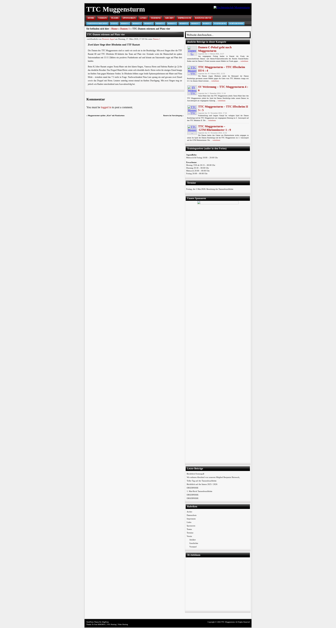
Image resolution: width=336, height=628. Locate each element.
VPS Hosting (111, 624)
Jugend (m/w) (220, 23)
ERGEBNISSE (192, 488)
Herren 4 (160, 23)
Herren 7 (195, 23)
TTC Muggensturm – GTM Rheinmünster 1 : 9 (214, 128)
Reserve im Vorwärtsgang (172, 115)
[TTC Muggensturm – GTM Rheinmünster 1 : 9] (192, 129)
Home (91, 18)
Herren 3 (148, 23)
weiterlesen (244, 61)
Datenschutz (203, 18)
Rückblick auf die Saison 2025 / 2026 (202, 484)
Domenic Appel (108, 39)
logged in (106, 107)
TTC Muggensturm (115, 9)
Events (114, 23)
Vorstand (193, 547)
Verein (102, 18)
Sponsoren (129, 18)
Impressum (184, 18)
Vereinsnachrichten (97, 23)
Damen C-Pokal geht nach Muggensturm (215, 49)
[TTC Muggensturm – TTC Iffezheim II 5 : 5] (192, 110)
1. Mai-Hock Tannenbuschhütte (199, 491)
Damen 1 (207, 23)
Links (143, 18)
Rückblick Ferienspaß (195, 474)
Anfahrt (192, 540)
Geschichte (193, 543)
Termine (156, 18)
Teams (114, 18)
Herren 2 (137, 23)
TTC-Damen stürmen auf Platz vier (106, 34)
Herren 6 (184, 23)
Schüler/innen (236, 23)
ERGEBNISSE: (193, 495)
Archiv (169, 18)
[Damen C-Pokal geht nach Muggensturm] (192, 50)
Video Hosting (123, 624)
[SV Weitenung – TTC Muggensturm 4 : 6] (192, 90)
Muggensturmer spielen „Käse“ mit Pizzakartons (106, 115)
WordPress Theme (92, 622)
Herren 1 (125, 23)
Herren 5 (172, 23)
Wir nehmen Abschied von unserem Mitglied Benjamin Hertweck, (213, 477)
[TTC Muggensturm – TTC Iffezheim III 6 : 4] (192, 70)
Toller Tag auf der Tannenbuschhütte (201, 481)
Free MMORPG (100, 624)
